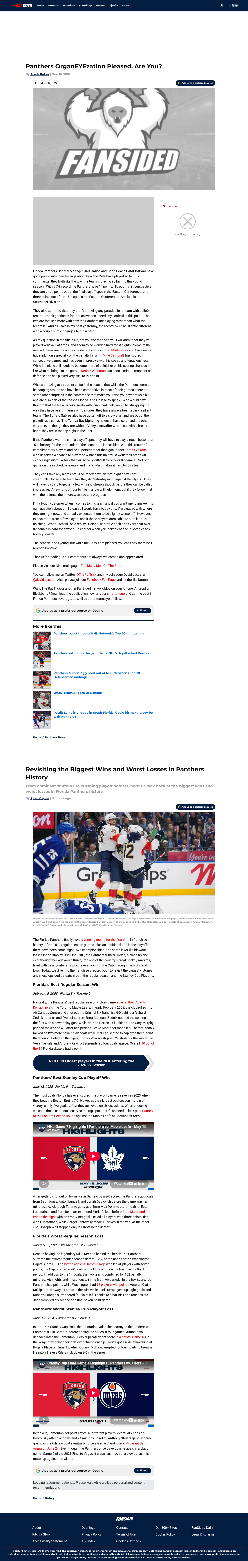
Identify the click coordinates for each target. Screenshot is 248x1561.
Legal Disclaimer (203, 1534)
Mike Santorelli (114, 355)
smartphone (115, 593)
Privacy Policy (92, 1534)
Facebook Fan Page (101, 580)
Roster (100, 5)
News (41, 5)
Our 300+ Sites (166, 1527)
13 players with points (112, 1285)
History (49, 1498)
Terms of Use (126, 1534)
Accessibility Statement (49, 1541)
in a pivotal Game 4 (130, 1337)
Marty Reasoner (123, 350)
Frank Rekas (39, 74)
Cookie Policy (165, 1534)
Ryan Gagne (39, 798)
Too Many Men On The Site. (101, 566)
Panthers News (55, 737)
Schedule (68, 5)
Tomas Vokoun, (136, 450)
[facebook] (229, 5)
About (36, 1527)
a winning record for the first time (105, 940)
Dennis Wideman (93, 371)
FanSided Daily (202, 1527)
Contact (122, 1527)
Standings (86, 5)
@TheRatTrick (86, 574)
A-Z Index (88, 1541)
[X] (221, 5)
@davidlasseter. (44, 580)
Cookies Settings (128, 1541)
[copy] (55, 82)
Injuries (113, 5)
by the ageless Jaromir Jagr (84, 1264)
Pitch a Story (41, 1534)
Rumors (53, 5)
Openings (88, 1527)
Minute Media (28, 1550)
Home (37, 737)
